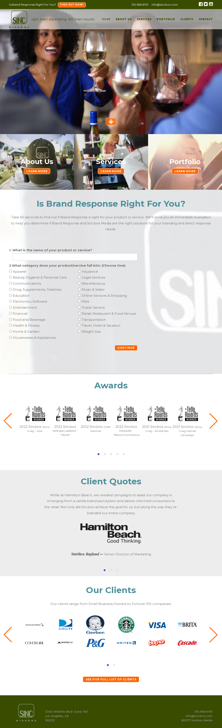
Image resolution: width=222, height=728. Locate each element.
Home (106, 19)
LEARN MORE (36, 171)
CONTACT (206, 19)
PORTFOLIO (166, 19)
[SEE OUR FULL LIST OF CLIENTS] (111, 675)
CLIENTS (186, 19)
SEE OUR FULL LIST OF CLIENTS (111, 679)
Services (111, 161)
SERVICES (144, 19)
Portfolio (185, 161)
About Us (124, 19)
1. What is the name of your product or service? (50, 250)
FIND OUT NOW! (71, 4)
